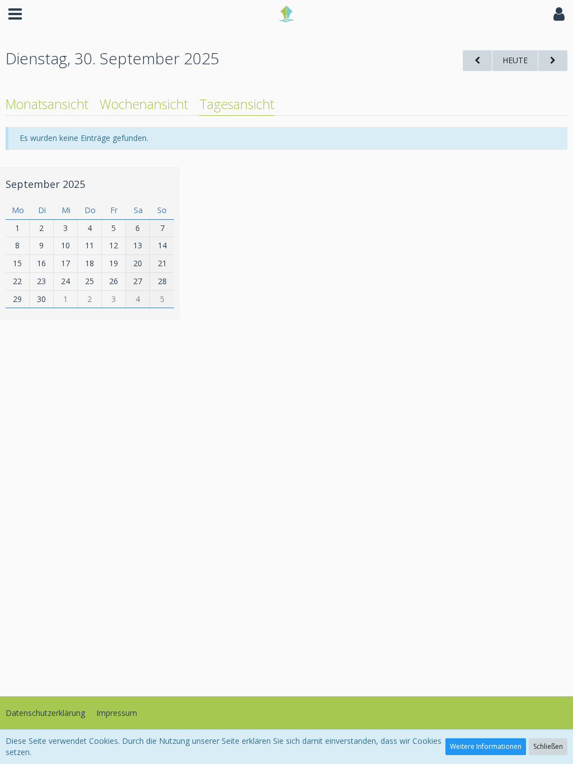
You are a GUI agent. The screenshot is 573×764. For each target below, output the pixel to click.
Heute (515, 60)
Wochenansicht (144, 104)
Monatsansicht (47, 104)
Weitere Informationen (486, 746)
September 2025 (45, 184)
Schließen (548, 746)
